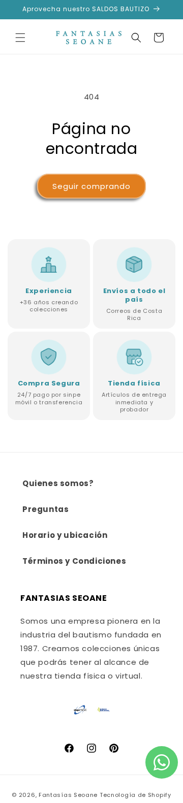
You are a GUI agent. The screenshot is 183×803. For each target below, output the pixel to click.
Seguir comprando (91, 186)
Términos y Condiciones (74, 561)
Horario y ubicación (64, 535)
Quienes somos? (58, 483)
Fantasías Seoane (68, 795)
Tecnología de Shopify (135, 795)
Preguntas (45, 509)
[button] (20, 37)
